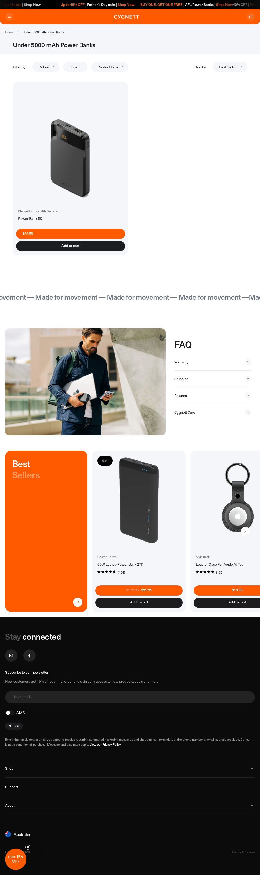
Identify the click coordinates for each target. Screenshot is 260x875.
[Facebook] (29, 655)
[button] (15, 859)
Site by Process (243, 852)
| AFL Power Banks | (176, 4)
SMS (20, 712)
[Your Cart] (251, 17)
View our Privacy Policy (105, 744)
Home (9, 32)
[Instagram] (11, 655)
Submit (14, 726)
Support (11, 786)
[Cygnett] (127, 17)
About (9, 805)
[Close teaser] (27, 847)
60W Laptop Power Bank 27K (120, 564)
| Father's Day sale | (87, 4)
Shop (9, 768)
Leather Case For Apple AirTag (219, 564)
